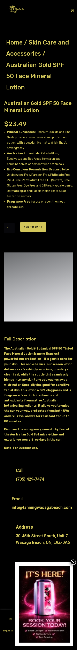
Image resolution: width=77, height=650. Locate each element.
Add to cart (33, 226)
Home (14, 42)
